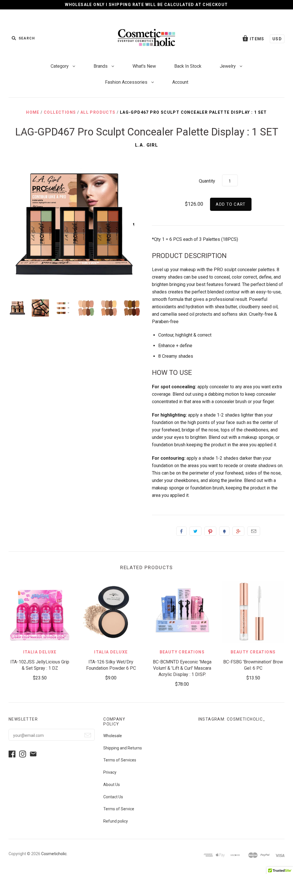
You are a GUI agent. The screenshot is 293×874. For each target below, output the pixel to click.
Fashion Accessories (127, 82)
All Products (98, 112)
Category (60, 66)
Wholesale (112, 735)
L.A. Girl (146, 145)
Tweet (195, 531)
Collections (60, 112)
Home (32, 112)
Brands (101, 66)
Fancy (224, 531)
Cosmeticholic (54, 853)
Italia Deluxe (40, 652)
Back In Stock (187, 66)
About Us (111, 784)
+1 (238, 531)
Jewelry (228, 66)
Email (253, 531)
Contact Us (113, 797)
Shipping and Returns (122, 748)
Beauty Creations (182, 652)
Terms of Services (119, 760)
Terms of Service (118, 809)
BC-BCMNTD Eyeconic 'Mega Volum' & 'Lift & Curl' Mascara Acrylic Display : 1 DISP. (182, 668)
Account (180, 82)
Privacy (109, 772)
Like (181, 531)
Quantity (207, 181)
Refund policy (115, 821)
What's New (144, 66)
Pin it (210, 531)
